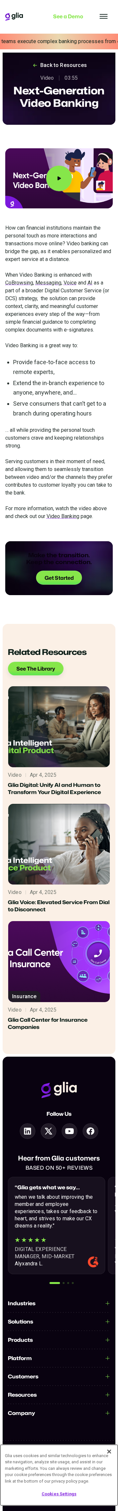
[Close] (109, 1451)
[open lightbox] (59, 178)
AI (90, 283)
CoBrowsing (19, 283)
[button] (54, 1283)
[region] (59, 1475)
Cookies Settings (59, 1493)
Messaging (48, 283)
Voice (70, 283)
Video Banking (63, 516)
